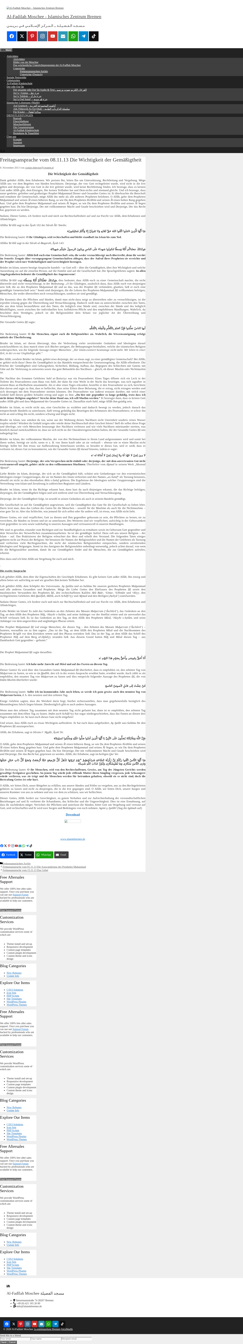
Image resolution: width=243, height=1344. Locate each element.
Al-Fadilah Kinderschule (19, 83)
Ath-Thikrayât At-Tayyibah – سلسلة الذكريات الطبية (41, 109)
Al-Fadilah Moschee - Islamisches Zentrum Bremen (54, 16)
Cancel (12, 1342)
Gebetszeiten (13, 80)
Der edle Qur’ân (15, 86)
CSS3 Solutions (15, 989)
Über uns (11, 136)
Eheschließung (21, 121)
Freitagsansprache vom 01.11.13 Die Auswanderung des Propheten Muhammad (44, 866)
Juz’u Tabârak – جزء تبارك (27, 96)
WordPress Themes (17, 1004)
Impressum (19, 145)
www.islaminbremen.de (72, 839)
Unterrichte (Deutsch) (31, 74)
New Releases (14, 972)
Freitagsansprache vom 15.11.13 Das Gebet (25, 870)
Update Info (13, 975)
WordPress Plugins (16, 1001)
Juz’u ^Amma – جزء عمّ (26, 93)
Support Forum (20, 894)
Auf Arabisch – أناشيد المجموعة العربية (34, 105)
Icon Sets (11, 992)
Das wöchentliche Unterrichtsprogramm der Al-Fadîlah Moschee (47, 65)
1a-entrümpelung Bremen (47, 1329)
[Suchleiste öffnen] (2, 151)
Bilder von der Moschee (25, 62)
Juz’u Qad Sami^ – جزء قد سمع (30, 99)
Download (73, 814)
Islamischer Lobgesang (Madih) (23, 102)
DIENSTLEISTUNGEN (20, 115)
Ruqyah (17, 118)
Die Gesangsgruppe (23, 127)
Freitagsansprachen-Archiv (34, 71)
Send (3, 1342)
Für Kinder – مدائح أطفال (27, 112)
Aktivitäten (12, 56)
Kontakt (17, 139)
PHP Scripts (13, 995)
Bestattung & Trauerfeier (26, 133)
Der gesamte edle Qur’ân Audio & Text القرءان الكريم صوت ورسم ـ (50, 89)
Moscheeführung (22, 124)
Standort (17, 142)
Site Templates (14, 998)
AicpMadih (67, 1329)
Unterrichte (19, 68)
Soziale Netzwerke (16, 77)
